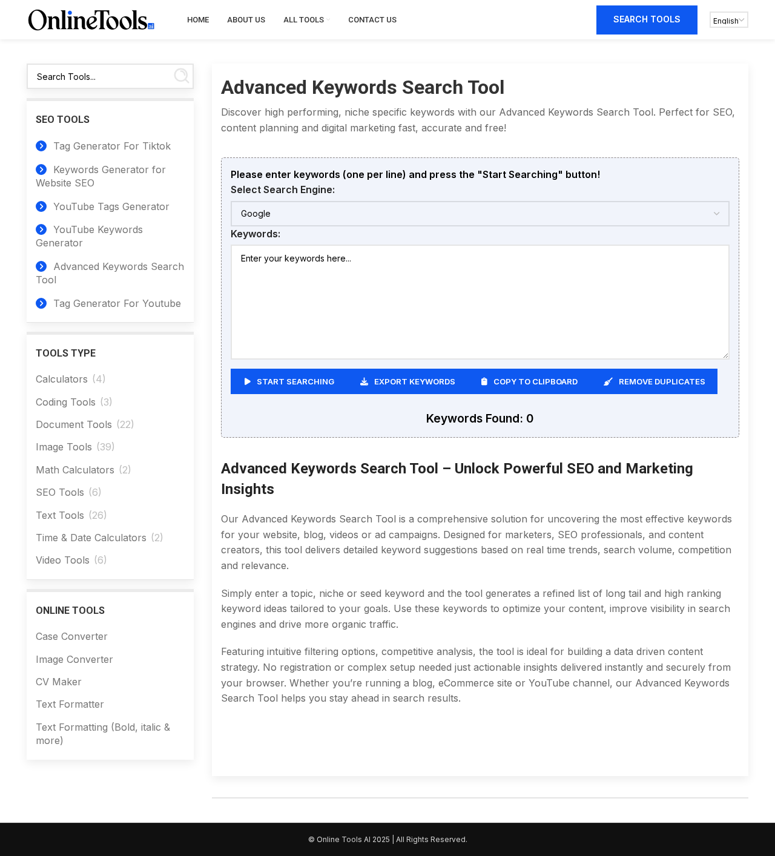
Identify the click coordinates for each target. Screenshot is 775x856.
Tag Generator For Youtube (115, 303)
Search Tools (647, 19)
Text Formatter (70, 704)
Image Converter (74, 659)
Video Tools (63, 560)
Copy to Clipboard (535, 381)
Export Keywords (414, 381)
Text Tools (60, 515)
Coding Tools (66, 402)
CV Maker (59, 682)
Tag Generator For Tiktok (110, 146)
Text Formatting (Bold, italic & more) (103, 733)
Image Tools (64, 447)
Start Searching (295, 381)
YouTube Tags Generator (110, 206)
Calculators (62, 379)
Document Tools (74, 424)
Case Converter (72, 636)
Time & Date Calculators (91, 538)
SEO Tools (60, 492)
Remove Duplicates (662, 381)
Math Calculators (75, 470)
